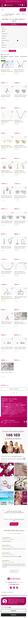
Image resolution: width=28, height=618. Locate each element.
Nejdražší (17, 56)
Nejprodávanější (23, 56)
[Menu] (2, 5)
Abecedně (3, 58)
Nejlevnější (11, 56)
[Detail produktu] (20, 64)
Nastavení (13, 610)
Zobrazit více (14, 571)
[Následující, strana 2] (14, 393)
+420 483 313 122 (12, 1)
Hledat (22, 9)
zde (10, 607)
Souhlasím (13, 614)
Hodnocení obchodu (14, 530)
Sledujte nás (4, 461)
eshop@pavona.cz (15, 584)
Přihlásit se (14, 524)
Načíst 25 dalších (14, 389)
